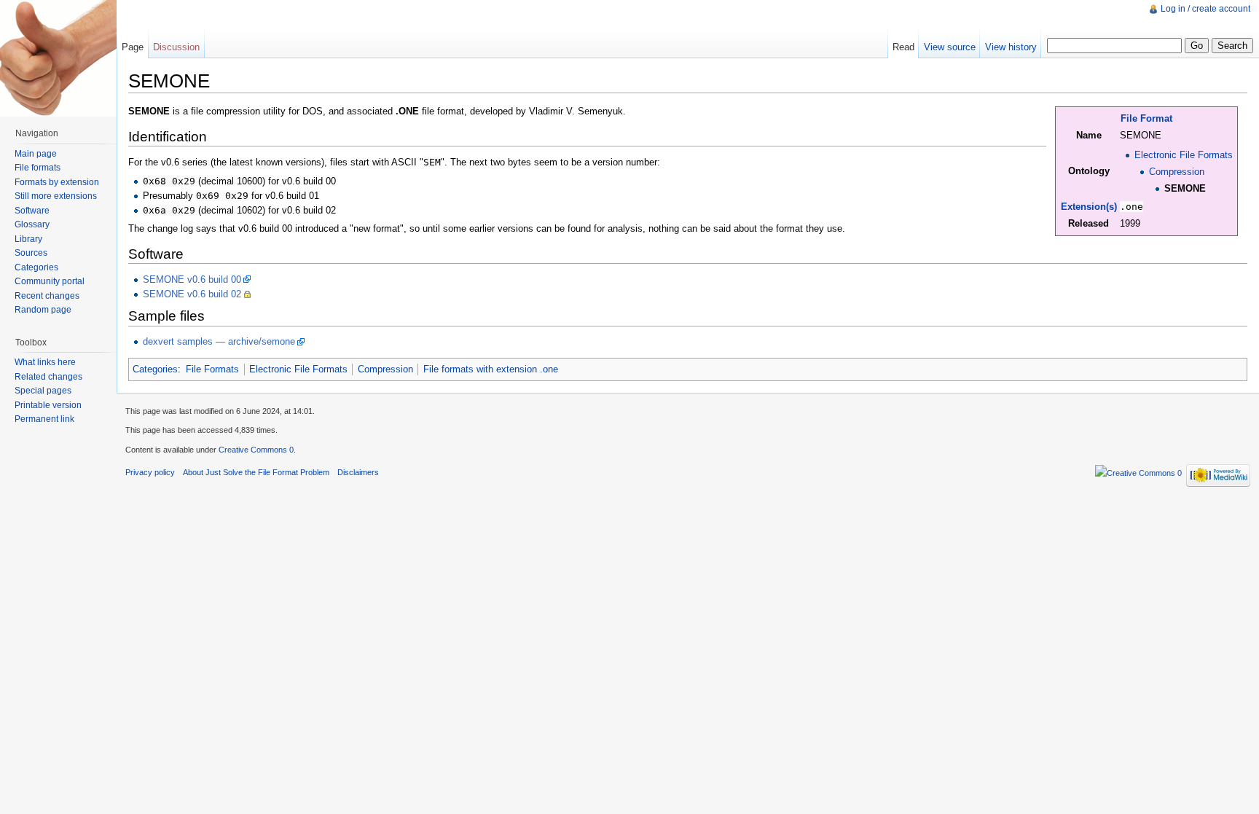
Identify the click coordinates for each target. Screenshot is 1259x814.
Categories (155, 369)
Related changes (48, 377)
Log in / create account (1205, 9)
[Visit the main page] (58, 58)
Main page (36, 154)
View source (950, 47)
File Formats (212, 369)
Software (32, 211)
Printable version (48, 405)
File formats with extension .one (490, 369)
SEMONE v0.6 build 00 (192, 279)
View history (1011, 47)
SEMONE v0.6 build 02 (192, 294)
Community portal (50, 281)
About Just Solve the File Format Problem (256, 472)
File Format (1146, 118)
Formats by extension (57, 182)
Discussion (176, 47)
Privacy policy (150, 472)
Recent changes (47, 296)
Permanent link (44, 419)
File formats (37, 168)
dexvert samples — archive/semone (219, 341)
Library (28, 239)
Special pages (43, 391)
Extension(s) (1089, 206)
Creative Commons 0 (256, 449)
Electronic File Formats (1183, 154)
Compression (1176, 171)
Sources (31, 253)
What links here (45, 362)
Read (903, 47)
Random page (43, 310)
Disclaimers (358, 472)
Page (133, 47)
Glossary (32, 224)
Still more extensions (56, 196)
